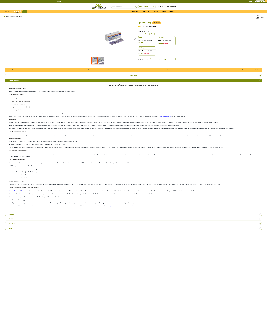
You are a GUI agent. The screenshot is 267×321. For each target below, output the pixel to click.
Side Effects (12, 219)
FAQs (10, 228)
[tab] (133, 75)
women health (200, 191)
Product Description (14, 80)
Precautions (12, 214)
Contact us (251, 1)
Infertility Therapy (10, 16)
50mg (146, 34)
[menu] (153, 11)
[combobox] (124, 6)
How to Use (12, 223)
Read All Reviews (24, 12)
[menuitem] (146, 11)
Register (166, 6)
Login (161, 6)
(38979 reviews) (16, 12)
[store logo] (98, 6)
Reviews (133, 75)
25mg (140, 34)
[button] (135, 38)
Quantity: (140, 59)
